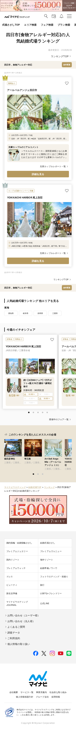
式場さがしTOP (11, 24)
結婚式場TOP (34, 487)
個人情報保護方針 (24, 696)
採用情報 (55, 696)
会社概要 (13, 692)
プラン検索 (64, 24)
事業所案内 (41, 692)
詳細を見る (38, 174)
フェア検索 (47, 24)
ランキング (49, 487)
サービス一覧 (27, 692)
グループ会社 (42, 696)
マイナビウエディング (15, 487)
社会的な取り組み (58, 692)
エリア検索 (30, 24)
